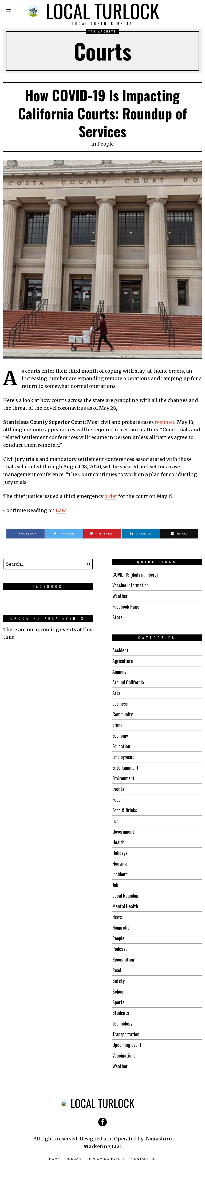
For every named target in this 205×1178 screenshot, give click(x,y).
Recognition (123, 959)
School (118, 991)
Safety (118, 980)
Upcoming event (126, 1044)
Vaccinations (123, 1055)
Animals (119, 671)
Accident (120, 650)
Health (118, 842)
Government (123, 831)
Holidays (119, 852)
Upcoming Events (107, 1158)
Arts (116, 692)
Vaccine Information (130, 585)
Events (118, 788)
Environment (123, 778)
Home (54, 1158)
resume (164, 422)
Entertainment (125, 767)
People (105, 144)
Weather (120, 595)
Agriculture (122, 660)
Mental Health (125, 906)
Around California (128, 682)
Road (116, 970)
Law (61, 510)
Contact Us (143, 1158)
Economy (120, 735)
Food (116, 799)
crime (117, 724)
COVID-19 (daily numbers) (135, 574)
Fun (115, 820)
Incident (119, 874)
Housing (119, 863)
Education (121, 746)
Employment (123, 756)
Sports (118, 1002)
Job (115, 884)
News (117, 916)
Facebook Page (125, 606)
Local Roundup (125, 895)
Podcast (119, 948)
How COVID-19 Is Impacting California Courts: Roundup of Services (102, 113)
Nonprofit (120, 927)
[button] (87, 564)
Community (122, 714)
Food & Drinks (124, 810)
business (120, 703)
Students (120, 1012)
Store (117, 617)
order (110, 496)
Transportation (125, 1034)
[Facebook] (102, 1122)
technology (122, 1023)
